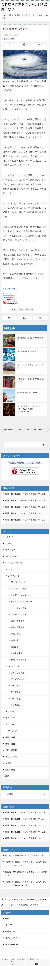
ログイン (9, 925)
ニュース (9, 543)
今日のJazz (16, 705)
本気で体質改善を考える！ (27, 351)
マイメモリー (14, 731)
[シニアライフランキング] (25, 473)
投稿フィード (11, 931)
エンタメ (12, 569)
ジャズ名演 (16, 692)
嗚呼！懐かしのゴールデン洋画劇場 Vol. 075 (25, 494)
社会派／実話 (16, 653)
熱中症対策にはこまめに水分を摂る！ (30, 339)
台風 (13, 309)
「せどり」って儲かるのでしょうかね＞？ (31, 380)
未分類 (8, 763)
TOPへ (37, 964)
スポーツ (12, 711)
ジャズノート (14, 666)
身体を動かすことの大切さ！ (14, 429)
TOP (25, 899)
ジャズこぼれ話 (17, 673)
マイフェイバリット (14, 563)
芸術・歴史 (10, 769)
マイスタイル (11, 556)
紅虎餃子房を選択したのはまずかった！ (22, 872)
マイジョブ (10, 550)
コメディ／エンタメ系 (20, 595)
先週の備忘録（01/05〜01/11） (29, 393)
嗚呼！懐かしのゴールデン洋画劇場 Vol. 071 (25, 520)
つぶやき (12, 724)
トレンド (9, 537)
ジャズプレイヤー (18, 679)
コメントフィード (13, 938)
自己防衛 (29, 309)
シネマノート (14, 576)
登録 (7, 918)
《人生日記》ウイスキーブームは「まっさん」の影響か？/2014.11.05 (30, 408)
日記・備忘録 (11, 750)
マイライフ (10, 718)
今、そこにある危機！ (15, 855)
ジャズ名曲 (16, 685)
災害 (20, 309)
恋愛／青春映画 (17, 621)
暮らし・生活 (9, 39)
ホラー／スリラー (18, 614)
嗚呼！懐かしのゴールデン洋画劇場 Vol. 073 (25, 507)
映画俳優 (15, 640)
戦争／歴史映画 (17, 627)
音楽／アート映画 (18, 660)
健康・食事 (10, 737)
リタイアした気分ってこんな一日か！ (30, 366)
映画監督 (15, 647)
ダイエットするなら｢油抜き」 (37, 429)
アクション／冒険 (18, 588)
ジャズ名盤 (16, 698)
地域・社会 (10, 744)
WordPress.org (11, 944)
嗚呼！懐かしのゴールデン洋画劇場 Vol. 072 (25, 513)
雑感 (7, 776)
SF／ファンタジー (19, 582)
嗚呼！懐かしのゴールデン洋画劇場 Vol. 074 (25, 500)
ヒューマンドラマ (18, 608)
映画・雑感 (16, 634)
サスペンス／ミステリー (21, 601)
